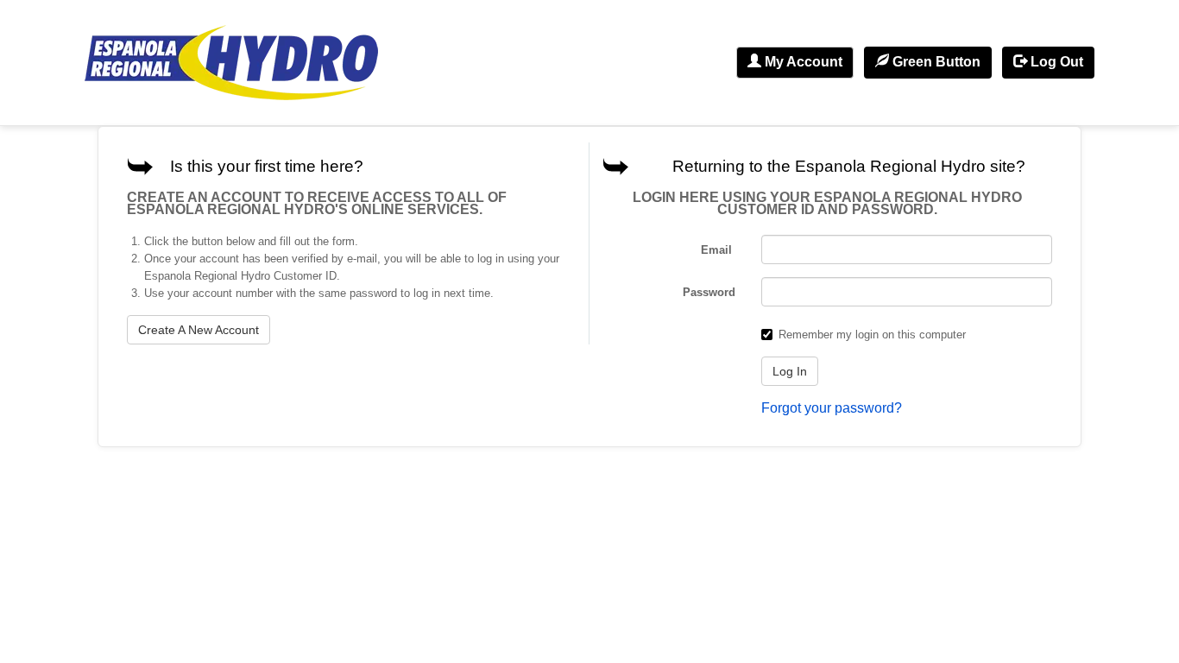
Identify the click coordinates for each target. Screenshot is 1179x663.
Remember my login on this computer (872, 334)
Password (709, 292)
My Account (801, 61)
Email (718, 249)
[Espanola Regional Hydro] (231, 62)
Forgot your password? (831, 408)
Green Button (934, 61)
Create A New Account (198, 330)
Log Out (1055, 61)
